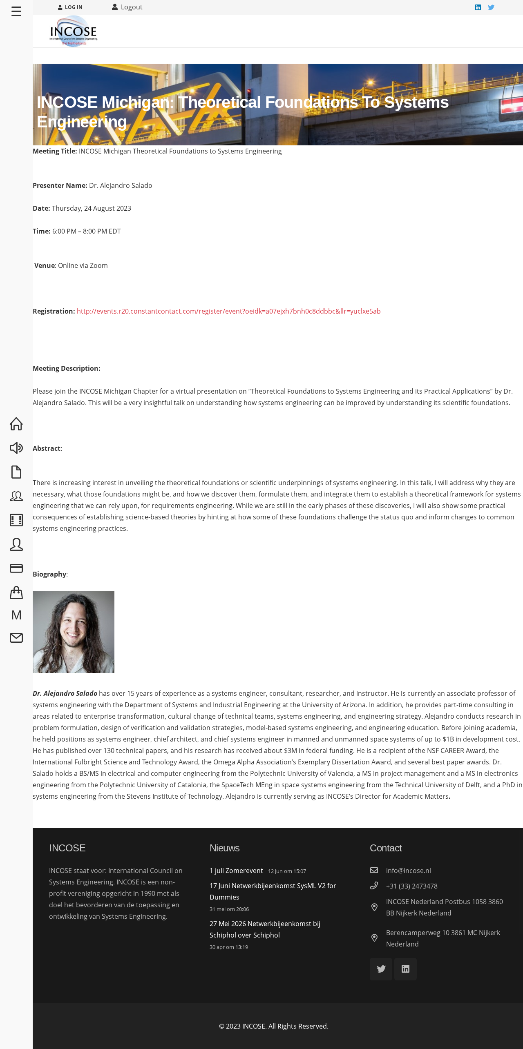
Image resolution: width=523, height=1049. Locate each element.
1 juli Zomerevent (236, 870)
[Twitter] (491, 7)
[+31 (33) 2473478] (378, 886)
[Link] (73, 31)
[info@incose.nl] (378, 870)
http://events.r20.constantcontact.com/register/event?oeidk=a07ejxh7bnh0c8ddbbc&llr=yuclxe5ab (229, 311)
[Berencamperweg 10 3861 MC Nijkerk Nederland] (378, 938)
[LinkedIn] (478, 7)
